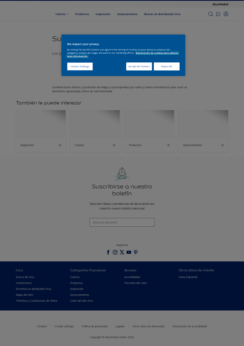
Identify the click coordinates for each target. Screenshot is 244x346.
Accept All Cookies (139, 66)
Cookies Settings (80, 66)
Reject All (166, 66)
